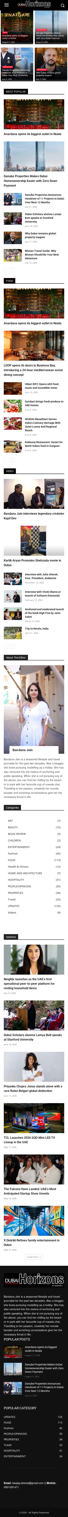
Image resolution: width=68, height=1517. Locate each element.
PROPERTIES (41, 30)
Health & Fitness (18, 866)
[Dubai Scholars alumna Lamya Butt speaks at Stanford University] (13, 218)
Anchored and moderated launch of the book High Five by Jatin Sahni (44, 613)
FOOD (5, 32)
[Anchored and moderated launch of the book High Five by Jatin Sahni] (13, 613)
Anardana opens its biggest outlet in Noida (32, 134)
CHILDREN (14, 840)
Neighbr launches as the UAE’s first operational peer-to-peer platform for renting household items (29, 983)
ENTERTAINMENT (19, 847)
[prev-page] (6, 269)
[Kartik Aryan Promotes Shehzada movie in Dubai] (34, 541)
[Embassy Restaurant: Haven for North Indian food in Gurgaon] (13, 446)
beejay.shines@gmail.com (28, 1483)
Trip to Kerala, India (37, 628)
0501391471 (11, 1487)
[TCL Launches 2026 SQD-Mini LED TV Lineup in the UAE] (34, 1118)
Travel (12, 899)
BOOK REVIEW (17, 834)
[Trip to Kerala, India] (13, 633)
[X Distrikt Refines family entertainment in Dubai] (34, 1221)
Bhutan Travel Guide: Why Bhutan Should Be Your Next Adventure (42, 254)
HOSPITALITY (16, 879)
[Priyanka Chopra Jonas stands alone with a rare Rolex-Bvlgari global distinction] (34, 1067)
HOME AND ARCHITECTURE (25, 873)
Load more (32, 1256)
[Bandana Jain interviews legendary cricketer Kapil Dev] (34, 494)
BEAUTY (13, 827)
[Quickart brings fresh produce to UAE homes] (13, 406)
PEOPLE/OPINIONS (19, 886)
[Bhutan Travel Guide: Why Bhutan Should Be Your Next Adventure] (13, 255)
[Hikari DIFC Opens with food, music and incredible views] (13, 388)
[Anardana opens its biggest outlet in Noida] (17, 26)
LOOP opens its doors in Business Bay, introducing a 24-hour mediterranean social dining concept (33, 370)
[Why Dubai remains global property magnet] (51, 64)
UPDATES (13, 906)
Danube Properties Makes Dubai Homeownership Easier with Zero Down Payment (30, 180)
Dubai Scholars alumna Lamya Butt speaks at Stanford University (43, 218)
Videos (12, 912)
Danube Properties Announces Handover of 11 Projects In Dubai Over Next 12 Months (44, 198)
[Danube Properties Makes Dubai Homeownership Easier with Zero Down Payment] (51, 26)
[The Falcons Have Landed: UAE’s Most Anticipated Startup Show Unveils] (34, 1169)
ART (10, 820)
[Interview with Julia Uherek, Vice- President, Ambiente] (13, 579)
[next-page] (12, 269)
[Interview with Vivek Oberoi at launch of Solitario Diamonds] (13, 596)
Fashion (13, 853)
